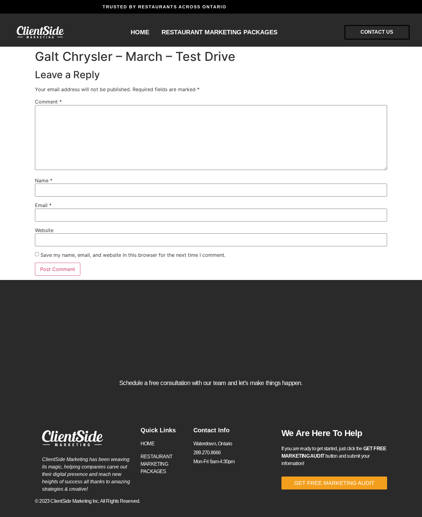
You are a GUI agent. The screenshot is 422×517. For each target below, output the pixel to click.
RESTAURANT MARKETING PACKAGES (219, 32)
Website (44, 230)
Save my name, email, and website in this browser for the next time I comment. (133, 254)
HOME (140, 32)
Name (44, 180)
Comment (48, 101)
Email (43, 205)
